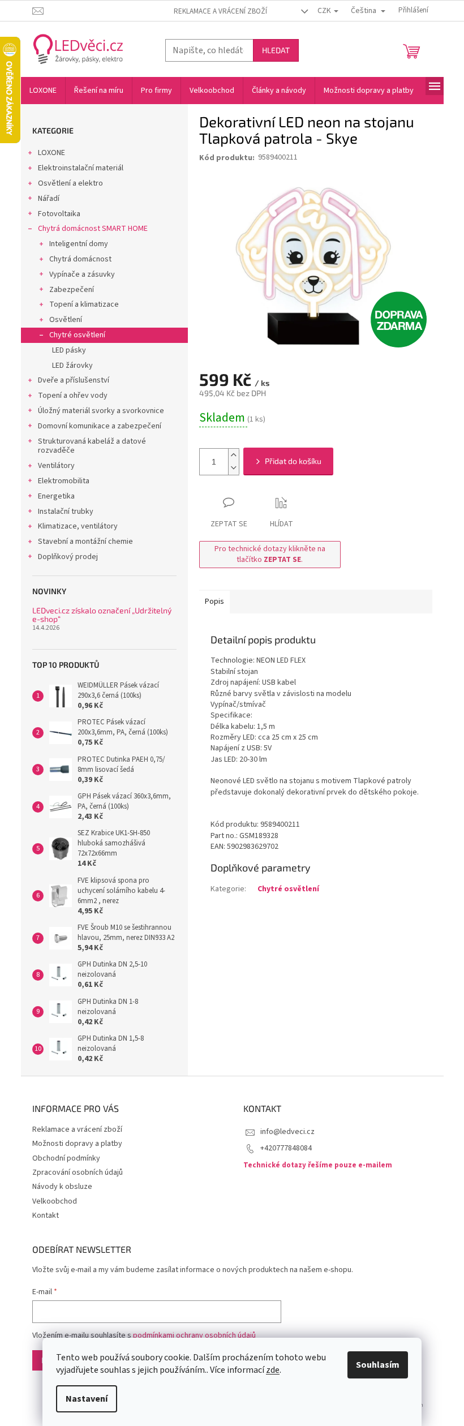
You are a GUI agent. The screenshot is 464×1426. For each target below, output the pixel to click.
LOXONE (51, 152)
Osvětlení (65, 319)
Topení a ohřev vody (73, 395)
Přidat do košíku (293, 461)
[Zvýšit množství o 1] (233, 455)
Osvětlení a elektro (70, 183)
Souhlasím (377, 1365)
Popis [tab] (214, 601)
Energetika (56, 496)
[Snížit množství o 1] (233, 468)
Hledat (276, 50)
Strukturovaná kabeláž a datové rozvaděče (92, 446)
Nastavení (87, 1399)
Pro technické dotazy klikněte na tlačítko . (269, 554)
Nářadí (48, 198)
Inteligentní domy (78, 244)
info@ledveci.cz (287, 1131)
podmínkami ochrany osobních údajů (194, 1335)
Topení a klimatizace (84, 304)
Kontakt (45, 1215)
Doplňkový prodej (68, 556)
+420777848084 (286, 1148)
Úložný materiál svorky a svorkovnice (101, 410)
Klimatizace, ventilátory (78, 526)
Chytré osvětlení (77, 335)
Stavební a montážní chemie (85, 541)
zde (273, 1370)
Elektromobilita (63, 481)
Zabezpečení (71, 289)
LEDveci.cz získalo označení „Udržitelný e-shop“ (101, 615)
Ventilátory (56, 465)
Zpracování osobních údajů (77, 1172)
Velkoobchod (54, 1201)
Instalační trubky (65, 511)
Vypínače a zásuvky (82, 274)
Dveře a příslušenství (73, 380)
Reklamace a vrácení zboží (220, 11)
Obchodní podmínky (66, 1158)
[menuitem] (43, 90)
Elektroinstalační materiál (80, 168)
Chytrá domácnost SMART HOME (93, 228)
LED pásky (69, 350)
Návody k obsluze (62, 1186)
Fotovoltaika (59, 214)
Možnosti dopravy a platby (77, 1143)
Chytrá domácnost (80, 259)
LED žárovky (72, 365)
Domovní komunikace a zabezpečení (99, 426)
